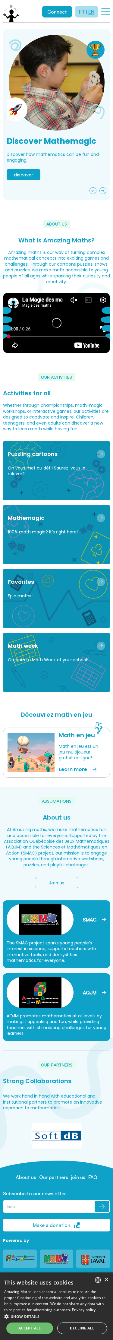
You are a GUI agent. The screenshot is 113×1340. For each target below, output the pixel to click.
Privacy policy (84, 1309)
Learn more (26, 188)
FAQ (92, 1177)
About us (26, 1177)
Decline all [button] (82, 1328)
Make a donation (51, 1225)
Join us (56, 883)
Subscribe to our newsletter (34, 1193)
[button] (56, 1316)
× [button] (106, 1280)
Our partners (53, 1177)
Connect (57, 12)
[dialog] (56, 1306)
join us (78, 1177)
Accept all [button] (29, 1328)
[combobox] (98, 1280)
